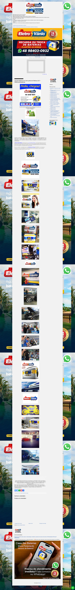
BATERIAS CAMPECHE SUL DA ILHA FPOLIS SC (55, 90)
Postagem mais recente (18, 523)
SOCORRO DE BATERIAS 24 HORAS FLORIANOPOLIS (54, 111)
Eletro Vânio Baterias (18, 142)
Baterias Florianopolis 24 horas (55, 112)
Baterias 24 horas (53, 108)
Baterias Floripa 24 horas (54, 101)
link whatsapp (72, 587)
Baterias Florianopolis (53, 117)
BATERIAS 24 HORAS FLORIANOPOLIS (53, 92)
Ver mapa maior (44, 74)
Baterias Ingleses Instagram (54, 102)
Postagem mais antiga (42, 523)
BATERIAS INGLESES (53, 97)
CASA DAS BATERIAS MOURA (55, 98)
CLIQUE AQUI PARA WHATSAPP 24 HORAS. (19, 25)
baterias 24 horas (53, 109)
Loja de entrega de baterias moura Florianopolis (54, 114)
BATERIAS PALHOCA (53, 96)
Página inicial (31, 523)
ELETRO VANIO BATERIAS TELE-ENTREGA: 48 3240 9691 (55, 100)
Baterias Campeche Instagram (54, 103)
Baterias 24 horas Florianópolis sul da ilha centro (55, 107)
